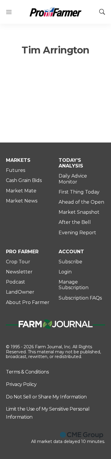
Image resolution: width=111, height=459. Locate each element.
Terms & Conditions (27, 372)
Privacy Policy (21, 384)
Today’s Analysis (71, 163)
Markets (18, 160)
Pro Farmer (22, 251)
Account (71, 251)
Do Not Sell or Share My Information (46, 397)
